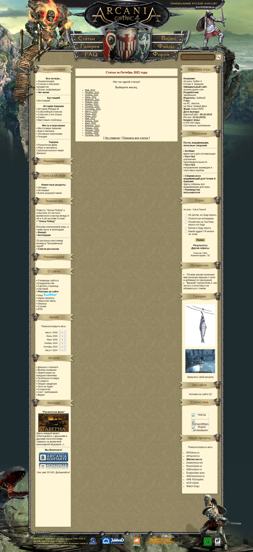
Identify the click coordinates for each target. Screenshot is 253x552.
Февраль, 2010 (92, 125)
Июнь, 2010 (90, 116)
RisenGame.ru (194, 466)
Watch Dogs (192, 486)
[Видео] (167, 38)
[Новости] (60, 332)
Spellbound (189, 95)
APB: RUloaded (194, 479)
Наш (40, 295)
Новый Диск (200, 106)
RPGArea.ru (192, 452)
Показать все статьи (135, 137)
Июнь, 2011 (90, 97)
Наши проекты (46, 298)
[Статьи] (87, 38)
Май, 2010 (90, 118)
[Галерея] (89, 46)
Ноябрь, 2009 (91, 132)
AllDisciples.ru (194, 469)
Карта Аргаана (46, 131)
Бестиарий (44, 100)
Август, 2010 (91, 111)
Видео (41, 394)
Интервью (43, 190)
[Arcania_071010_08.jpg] (200, 372)
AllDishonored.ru (195, 476)
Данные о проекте (48, 367)
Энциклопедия (46, 81)
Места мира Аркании (49, 128)
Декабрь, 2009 (92, 130)
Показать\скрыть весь (53, 326)
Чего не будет (45, 386)
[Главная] (126, 33)
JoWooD (201, 98)
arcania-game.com (193, 89)
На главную (112, 137)
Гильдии (42, 136)
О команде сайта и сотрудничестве (47, 282)
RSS (40, 309)
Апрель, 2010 (91, 121)
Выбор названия (47, 370)
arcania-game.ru (64, 538)
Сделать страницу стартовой (47, 287)
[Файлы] (166, 46)
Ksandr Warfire (58, 541)
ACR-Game (192, 483)
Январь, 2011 (91, 102)
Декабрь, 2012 (92, 92)
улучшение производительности (195, 159)
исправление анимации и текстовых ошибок (197, 167)
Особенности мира (48, 378)
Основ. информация (49, 89)
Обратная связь (47, 300)
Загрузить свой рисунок (200, 377)
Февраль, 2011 (92, 99)
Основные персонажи (50, 133)
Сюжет (41, 117)
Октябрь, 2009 (92, 135)
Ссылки (42, 306)
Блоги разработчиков (50, 193)
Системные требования (197, 125)
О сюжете (43, 381)
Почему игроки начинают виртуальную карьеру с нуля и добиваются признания (199, 277)
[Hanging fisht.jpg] (200, 345)
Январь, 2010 (91, 128)
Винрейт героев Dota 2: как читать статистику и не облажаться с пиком (200, 286)
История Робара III (48, 109)
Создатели (44, 389)
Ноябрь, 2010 (91, 104)
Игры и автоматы (47, 147)
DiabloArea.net (194, 462)
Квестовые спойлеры (50, 120)
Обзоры (42, 187)
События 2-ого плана (50, 114)
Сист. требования (48, 392)
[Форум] (163, 56)
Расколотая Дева (47, 145)
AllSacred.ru (193, 456)
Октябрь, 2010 (92, 106)
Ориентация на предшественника (46, 374)
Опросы (42, 303)
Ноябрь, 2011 (91, 95)
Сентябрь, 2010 (93, 109)
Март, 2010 (90, 123)
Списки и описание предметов (47, 85)
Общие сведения (47, 383)
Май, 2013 (90, 90)
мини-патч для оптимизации (199, 152)
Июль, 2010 (90, 114)
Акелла (195, 103)
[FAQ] (89, 56)
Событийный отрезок (50, 111)
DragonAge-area (195, 472)
